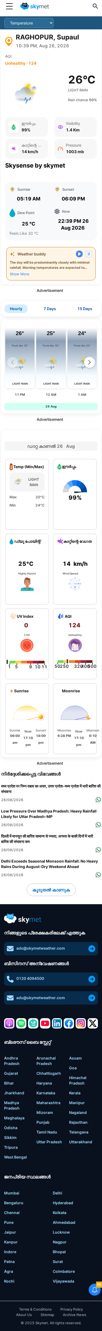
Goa (73, 1068)
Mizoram (44, 1112)
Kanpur (11, 1242)
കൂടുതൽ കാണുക (51, 890)
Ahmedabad (64, 1222)
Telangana (78, 1132)
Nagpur (60, 1242)
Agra (8, 1271)
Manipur (77, 1102)
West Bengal (15, 1157)
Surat (58, 1261)
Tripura (11, 1147)
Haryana (44, 1083)
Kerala (75, 1093)
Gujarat (11, 1073)
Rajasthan (78, 1122)
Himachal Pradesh (77, 1080)
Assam (75, 1058)
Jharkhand (14, 1093)
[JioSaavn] (33, 1023)
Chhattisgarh (48, 1073)
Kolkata (59, 1212)
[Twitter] (93, 1023)
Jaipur (10, 1232)
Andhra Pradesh (12, 1061)
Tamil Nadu (46, 1132)
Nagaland (78, 1112)
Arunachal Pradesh (46, 1061)
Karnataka (45, 1093)
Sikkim (10, 1137)
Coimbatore (64, 1271)
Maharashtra (48, 1102)
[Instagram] (81, 1023)
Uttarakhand (80, 1141)
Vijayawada (63, 1281)
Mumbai (11, 1193)
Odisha (10, 1127)
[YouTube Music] (45, 1023)
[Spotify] (21, 1023)
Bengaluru (13, 1202)
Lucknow (61, 1232)
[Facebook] (69, 1023)
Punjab (43, 1122)
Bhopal (59, 1251)
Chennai (12, 1212)
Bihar (9, 1083)
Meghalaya (14, 1118)
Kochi (9, 1281)
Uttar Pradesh (49, 1141)
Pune (9, 1222)
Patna (9, 1261)
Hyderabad (63, 1202)
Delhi (57, 1193)
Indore (10, 1251)
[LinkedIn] (57, 1023)
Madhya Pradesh (12, 1105)
